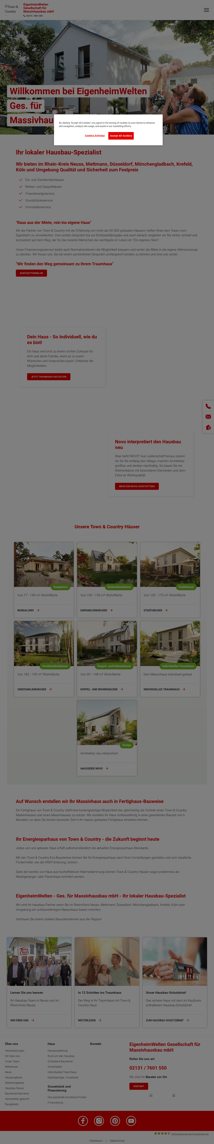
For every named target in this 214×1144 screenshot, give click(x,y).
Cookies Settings (95, 135)
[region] (108, 129)
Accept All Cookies (121, 135)
